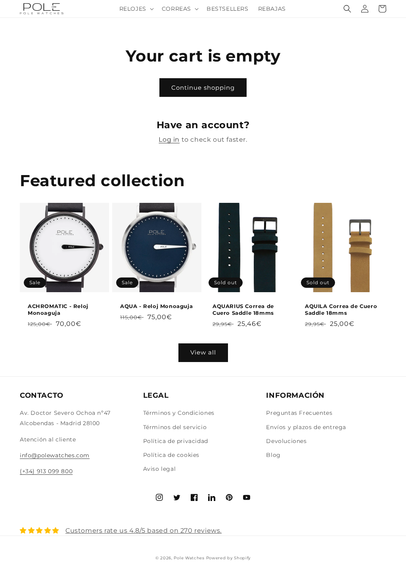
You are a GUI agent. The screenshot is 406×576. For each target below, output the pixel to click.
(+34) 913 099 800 (46, 471)
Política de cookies (171, 454)
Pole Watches (189, 558)
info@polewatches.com (55, 455)
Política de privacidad (175, 441)
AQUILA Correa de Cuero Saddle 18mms (341, 309)
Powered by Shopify (228, 558)
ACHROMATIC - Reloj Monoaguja (58, 309)
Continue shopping (203, 87)
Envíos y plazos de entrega (306, 427)
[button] (136, 8)
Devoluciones (286, 441)
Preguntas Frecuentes (299, 412)
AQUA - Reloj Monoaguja (156, 306)
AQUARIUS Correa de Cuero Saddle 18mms (243, 309)
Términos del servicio (175, 427)
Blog (273, 454)
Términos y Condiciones (178, 412)
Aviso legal (159, 468)
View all (203, 352)
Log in (169, 139)
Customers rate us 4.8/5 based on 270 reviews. (143, 530)
